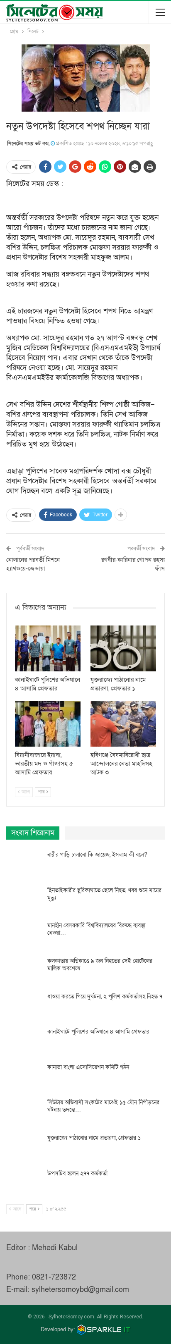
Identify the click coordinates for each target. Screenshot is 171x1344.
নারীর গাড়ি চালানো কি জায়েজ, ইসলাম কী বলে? (97, 855)
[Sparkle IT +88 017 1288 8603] (104, 1329)
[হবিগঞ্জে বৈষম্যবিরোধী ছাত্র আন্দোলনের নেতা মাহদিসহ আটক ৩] (123, 724)
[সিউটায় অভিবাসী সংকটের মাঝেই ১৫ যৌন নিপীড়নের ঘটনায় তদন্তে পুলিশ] (24, 1112)
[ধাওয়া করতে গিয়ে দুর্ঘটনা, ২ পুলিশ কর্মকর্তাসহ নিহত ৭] (24, 1006)
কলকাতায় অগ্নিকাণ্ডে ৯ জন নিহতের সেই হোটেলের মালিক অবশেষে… (99, 964)
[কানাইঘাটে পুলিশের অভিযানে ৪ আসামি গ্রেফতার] (48, 648)
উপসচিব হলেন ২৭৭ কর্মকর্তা (77, 1173)
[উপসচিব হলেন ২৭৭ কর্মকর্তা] (24, 1183)
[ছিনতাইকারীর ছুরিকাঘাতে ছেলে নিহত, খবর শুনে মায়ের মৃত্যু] (24, 900)
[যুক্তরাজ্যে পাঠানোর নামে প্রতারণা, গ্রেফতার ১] (123, 648)
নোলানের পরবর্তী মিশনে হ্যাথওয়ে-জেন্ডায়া (33, 564)
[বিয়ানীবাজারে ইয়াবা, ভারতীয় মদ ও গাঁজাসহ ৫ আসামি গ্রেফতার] (48, 724)
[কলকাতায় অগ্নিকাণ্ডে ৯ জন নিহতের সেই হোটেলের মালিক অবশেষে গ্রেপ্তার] (24, 970)
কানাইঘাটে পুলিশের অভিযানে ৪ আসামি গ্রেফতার (98, 1032)
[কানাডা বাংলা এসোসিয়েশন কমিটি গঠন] (24, 1077)
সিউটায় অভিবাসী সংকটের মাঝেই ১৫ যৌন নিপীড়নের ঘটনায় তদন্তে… (103, 1106)
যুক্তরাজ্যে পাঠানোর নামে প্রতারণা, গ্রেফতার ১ (94, 1138)
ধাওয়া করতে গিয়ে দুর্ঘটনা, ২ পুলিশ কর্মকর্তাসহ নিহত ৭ (104, 996)
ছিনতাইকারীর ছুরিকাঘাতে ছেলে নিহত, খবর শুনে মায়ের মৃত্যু (104, 894)
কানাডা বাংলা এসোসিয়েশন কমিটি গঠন (88, 1067)
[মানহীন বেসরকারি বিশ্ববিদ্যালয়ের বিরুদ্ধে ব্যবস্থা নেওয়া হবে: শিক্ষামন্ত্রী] (24, 935)
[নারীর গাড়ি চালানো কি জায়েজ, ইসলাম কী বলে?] (24, 864)
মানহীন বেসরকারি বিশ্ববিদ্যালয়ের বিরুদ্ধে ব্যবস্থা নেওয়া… (96, 929)
